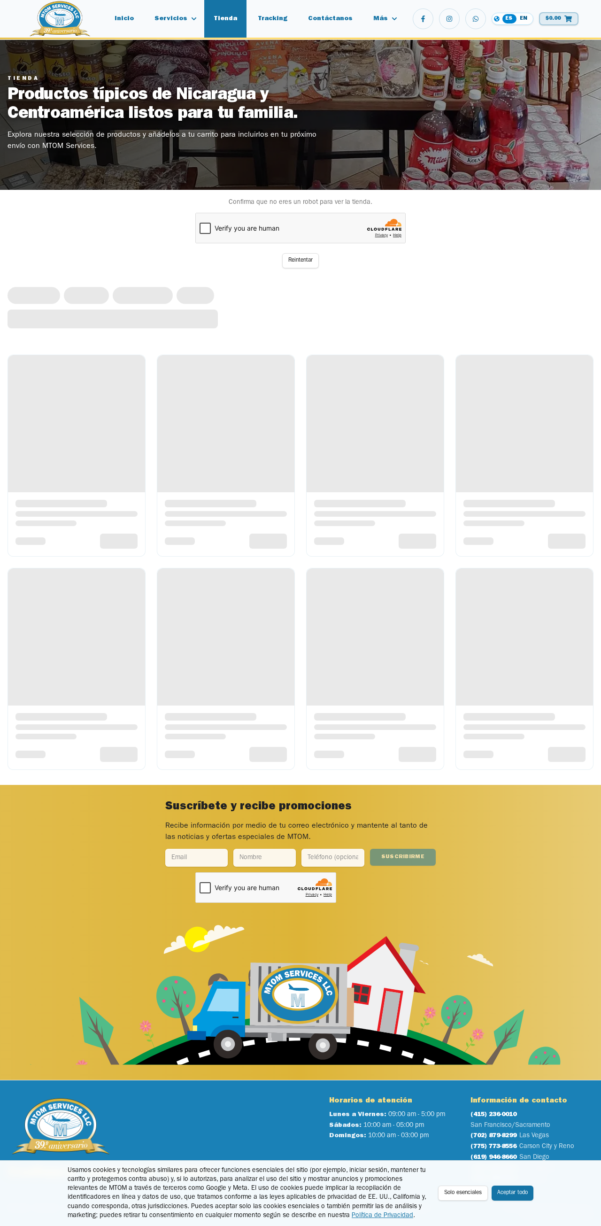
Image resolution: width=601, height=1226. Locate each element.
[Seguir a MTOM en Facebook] (423, 18)
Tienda (225, 19)
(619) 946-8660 (493, 1157)
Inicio (124, 19)
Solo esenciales (463, 1193)
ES (508, 18)
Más (380, 19)
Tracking (272, 19)
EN (523, 18)
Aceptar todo (512, 1193)
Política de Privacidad (382, 1215)
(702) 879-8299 (493, 1136)
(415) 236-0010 (493, 1114)
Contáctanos (330, 19)
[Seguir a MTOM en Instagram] (449, 18)
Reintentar (300, 261)
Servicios (170, 19)
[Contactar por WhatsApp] (475, 18)
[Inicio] (60, 19)
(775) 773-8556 (493, 1146)
